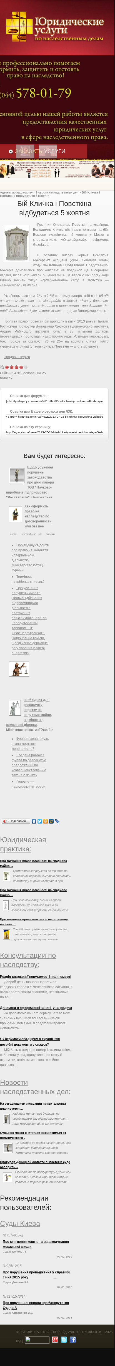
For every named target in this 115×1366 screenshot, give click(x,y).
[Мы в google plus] (54, 1341)
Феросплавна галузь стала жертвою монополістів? (30, 744)
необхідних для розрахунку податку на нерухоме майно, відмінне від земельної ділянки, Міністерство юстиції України (29, 715)
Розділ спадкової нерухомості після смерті (35, 977)
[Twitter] (40, 821)
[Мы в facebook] (72, 1341)
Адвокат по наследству (16, 192)
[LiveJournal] (57, 821)
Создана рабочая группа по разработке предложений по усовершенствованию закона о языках (29, 765)
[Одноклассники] (46, 821)
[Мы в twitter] (63, 1341)
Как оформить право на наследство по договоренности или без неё (38, 516)
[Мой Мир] (51, 821)
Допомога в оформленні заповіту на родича (36, 1008)
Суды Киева (20, 1223)
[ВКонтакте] (34, 821)
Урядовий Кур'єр (17, 357)
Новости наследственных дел (57, 192)
